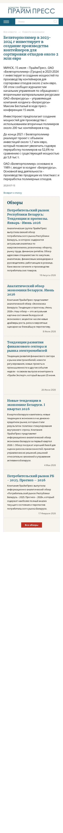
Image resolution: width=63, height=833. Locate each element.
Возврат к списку (13, 192)
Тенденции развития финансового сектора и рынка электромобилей (27, 346)
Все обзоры (31, 525)
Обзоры (15, 202)
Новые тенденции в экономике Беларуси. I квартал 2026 (26, 405)
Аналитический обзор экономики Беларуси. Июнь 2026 (30, 290)
